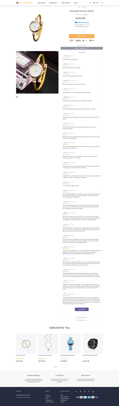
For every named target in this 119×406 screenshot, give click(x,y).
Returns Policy (64, 400)
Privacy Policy (49, 400)
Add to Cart (81, 36)
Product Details (81, 45)
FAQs (62, 395)
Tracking (62, 402)
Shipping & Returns (81, 317)
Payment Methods (64, 396)
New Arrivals (53, 3)
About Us (48, 395)
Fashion (84, 7)
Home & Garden (65, 3)
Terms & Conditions (50, 402)
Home (79, 7)
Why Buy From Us (82, 320)
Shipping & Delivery (65, 398)
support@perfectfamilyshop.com (23, 395)
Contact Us (48, 396)
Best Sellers (41, 3)
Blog (47, 398)
